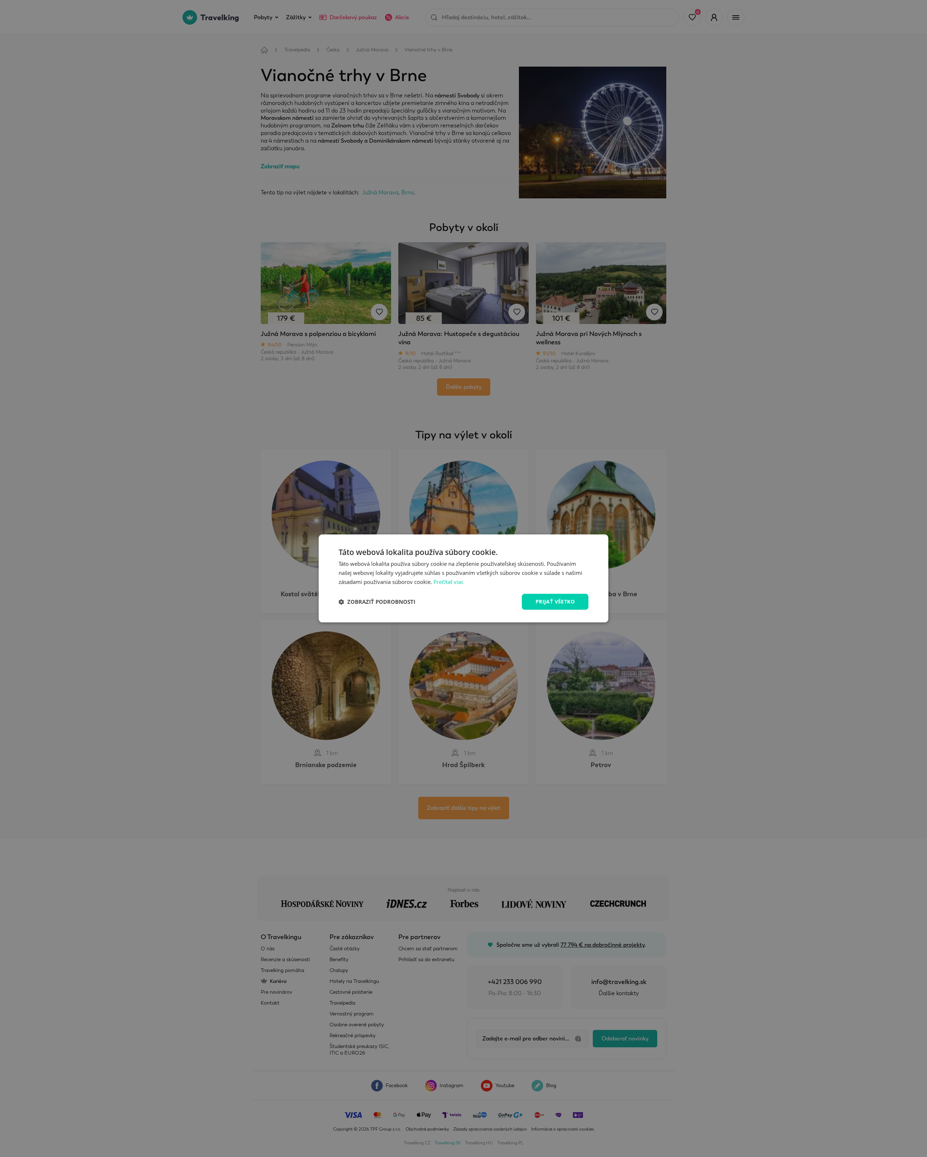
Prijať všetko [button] (555, 601)
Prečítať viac (448, 581)
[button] (377, 602)
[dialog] (463, 578)
